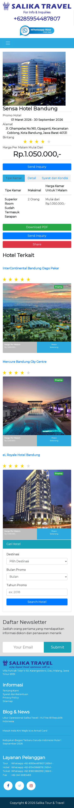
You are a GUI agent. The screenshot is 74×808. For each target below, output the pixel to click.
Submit (57, 647)
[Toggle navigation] (8, 43)
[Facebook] (8, 785)
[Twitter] (19, 785)
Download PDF (37, 227)
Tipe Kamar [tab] (14, 178)
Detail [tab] (32, 178)
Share (37, 244)
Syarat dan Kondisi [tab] (55, 178)
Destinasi (12, 554)
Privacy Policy (11, 697)
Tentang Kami (11, 690)
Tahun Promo (16, 585)
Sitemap (8, 701)
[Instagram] (31, 785)
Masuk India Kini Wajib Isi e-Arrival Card (25, 730)
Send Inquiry (37, 166)
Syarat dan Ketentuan (15, 694)
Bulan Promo (16, 569)
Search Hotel (37, 602)
